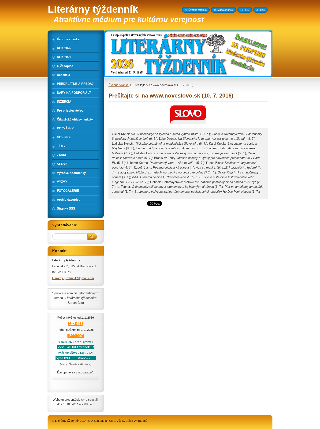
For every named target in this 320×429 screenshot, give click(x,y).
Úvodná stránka (118, 85)
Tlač (262, 9)
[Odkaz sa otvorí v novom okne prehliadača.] (188, 124)
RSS (246, 9)
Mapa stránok (225, 9)
